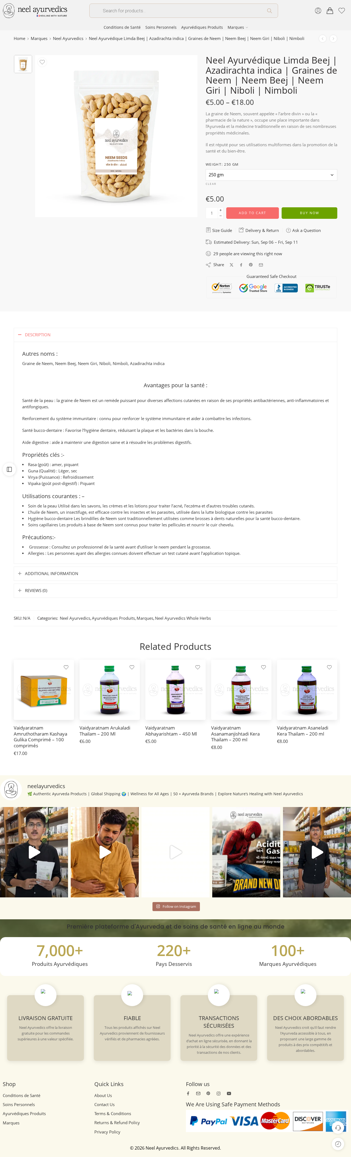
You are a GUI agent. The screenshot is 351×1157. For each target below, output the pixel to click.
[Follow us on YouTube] (229, 1093)
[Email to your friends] (261, 265)
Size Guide (221, 230)
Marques (236, 27)
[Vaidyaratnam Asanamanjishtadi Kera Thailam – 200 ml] (241, 690)
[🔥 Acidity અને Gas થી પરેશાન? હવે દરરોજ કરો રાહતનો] (246, 852)
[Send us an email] (198, 1093)
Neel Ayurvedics (68, 38)
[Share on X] (232, 265)
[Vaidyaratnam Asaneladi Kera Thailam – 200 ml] (307, 690)
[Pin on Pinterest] (251, 265)
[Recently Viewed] (338, 1144)
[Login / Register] (318, 11)
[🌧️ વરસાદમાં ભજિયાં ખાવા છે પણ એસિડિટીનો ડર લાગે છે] (317, 852)
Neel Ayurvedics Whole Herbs (183, 618)
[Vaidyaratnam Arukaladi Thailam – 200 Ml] (110, 690)
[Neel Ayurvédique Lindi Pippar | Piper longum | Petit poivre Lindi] (333, 39)
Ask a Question (306, 230)
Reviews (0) (36, 590)
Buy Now (309, 213)
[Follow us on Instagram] (218, 1093)
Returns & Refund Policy (117, 1122)
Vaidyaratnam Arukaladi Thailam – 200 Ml (105, 731)
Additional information (51, 573)
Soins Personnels (161, 27)
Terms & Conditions (112, 1113)
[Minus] (220, 216)
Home (19, 38)
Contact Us (104, 1104)
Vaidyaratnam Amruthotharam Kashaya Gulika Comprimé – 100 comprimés (40, 737)
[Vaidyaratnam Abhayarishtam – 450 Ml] (175, 690)
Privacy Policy (107, 1132)
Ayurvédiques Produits (202, 27)
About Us (103, 1095)
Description (37, 334)
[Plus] (220, 210)
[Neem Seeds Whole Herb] (23, 64)
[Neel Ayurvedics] (35, 10)
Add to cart (252, 213)
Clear (211, 184)
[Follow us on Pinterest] (208, 1093)
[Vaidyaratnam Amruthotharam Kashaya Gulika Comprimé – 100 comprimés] (44, 690)
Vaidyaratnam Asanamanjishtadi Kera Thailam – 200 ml (235, 734)
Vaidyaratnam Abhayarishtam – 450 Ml (171, 731)
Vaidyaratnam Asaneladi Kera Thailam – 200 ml (302, 731)
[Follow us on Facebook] (188, 1093)
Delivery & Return (261, 230)
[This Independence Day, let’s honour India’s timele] (175, 852)
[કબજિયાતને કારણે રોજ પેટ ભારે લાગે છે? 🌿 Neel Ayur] (105, 852)
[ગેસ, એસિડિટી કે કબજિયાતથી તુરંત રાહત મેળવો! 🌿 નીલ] (34, 852)
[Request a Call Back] (338, 1127)
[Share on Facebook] (241, 265)
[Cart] (330, 11)
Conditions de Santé (122, 27)
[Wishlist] (42, 62)
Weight (222, 164)
